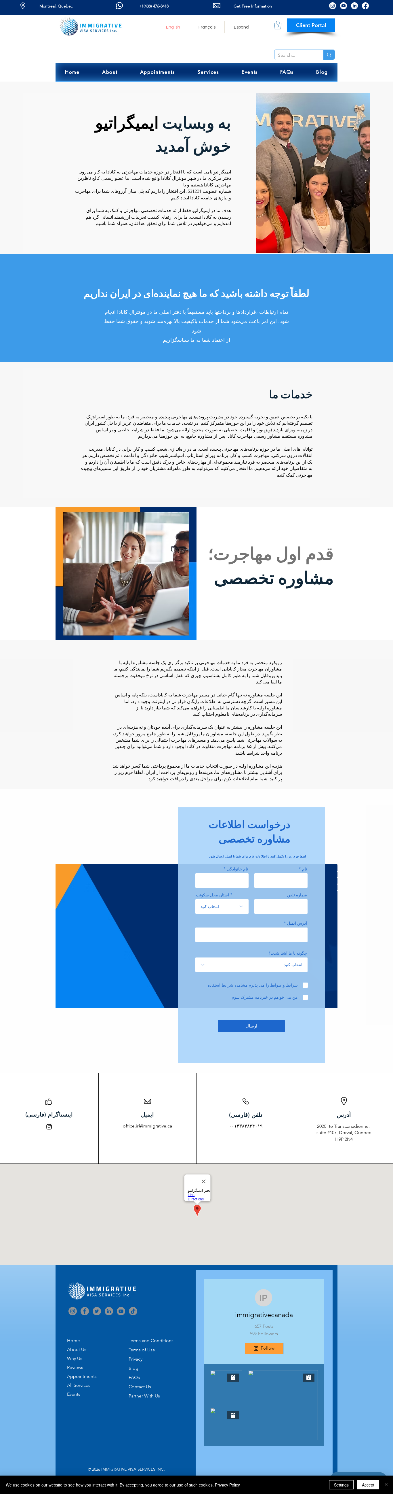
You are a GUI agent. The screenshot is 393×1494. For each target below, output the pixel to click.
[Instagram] (332, 5)
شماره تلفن (297, 895)
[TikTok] (133, 1311)
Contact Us (140, 1386)
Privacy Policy (227, 1485)
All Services (78, 1385)
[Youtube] (343, 5)
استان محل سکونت (212, 895)
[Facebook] (365, 5)
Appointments (82, 1376)
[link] (277, 25)
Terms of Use (142, 1350)
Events (73, 1394)
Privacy (135, 1359)
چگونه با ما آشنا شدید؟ (288, 953)
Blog (133, 1368)
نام (304, 869)
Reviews (75, 1367)
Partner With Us (144, 1396)
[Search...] (329, 55)
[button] (110, 72)
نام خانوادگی (237, 869)
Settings (341, 1485)
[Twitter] (97, 1311)
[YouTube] (121, 1311)
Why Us (74, 1358)
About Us (76, 1349)
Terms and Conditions (151, 1340)
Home (73, 1340)
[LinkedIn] (354, 5)
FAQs (134, 1377)
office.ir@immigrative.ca (147, 1126)
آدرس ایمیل (297, 923)
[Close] (386, 1484)
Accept (368, 1485)
